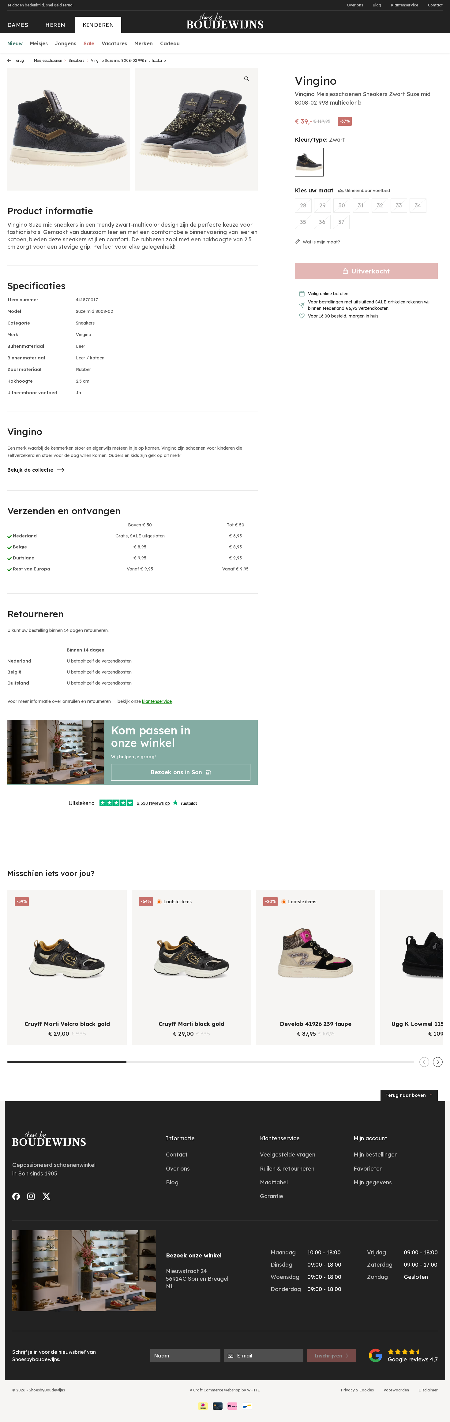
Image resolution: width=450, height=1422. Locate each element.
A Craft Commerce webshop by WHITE (225, 1390)
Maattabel (274, 1182)
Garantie (271, 1196)
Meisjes (39, 43)
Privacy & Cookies (357, 1390)
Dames (17, 24)
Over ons (355, 5)
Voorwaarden (396, 1390)
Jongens (65, 43)
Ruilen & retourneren (287, 1168)
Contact (435, 5)
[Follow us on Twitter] (46, 1196)
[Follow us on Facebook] (16, 1196)
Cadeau (170, 43)
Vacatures (114, 43)
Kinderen (98, 24)
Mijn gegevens (373, 1182)
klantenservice (157, 701)
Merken (143, 43)
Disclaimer (428, 1390)
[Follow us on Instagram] (31, 1196)
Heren (55, 24)
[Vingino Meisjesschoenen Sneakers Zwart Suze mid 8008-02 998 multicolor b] (309, 162)
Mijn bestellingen (376, 1154)
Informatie (180, 1138)
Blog (377, 5)
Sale (89, 43)
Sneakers (76, 60)
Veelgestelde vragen (287, 1154)
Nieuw (15, 43)
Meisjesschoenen (48, 60)
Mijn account (370, 1138)
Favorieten (368, 1168)
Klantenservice (404, 5)
